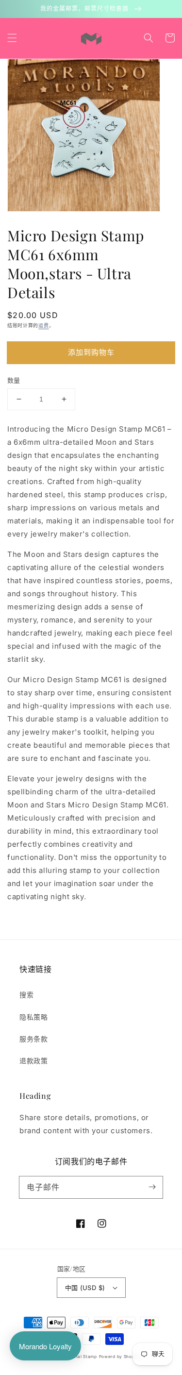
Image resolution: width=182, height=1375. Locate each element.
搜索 (26, 994)
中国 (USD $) (85, 1287)
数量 (13, 380)
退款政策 (33, 1060)
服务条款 (33, 1039)
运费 (43, 325)
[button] (12, 38)
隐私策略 (33, 1017)
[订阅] (152, 1187)
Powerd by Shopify (120, 1356)
